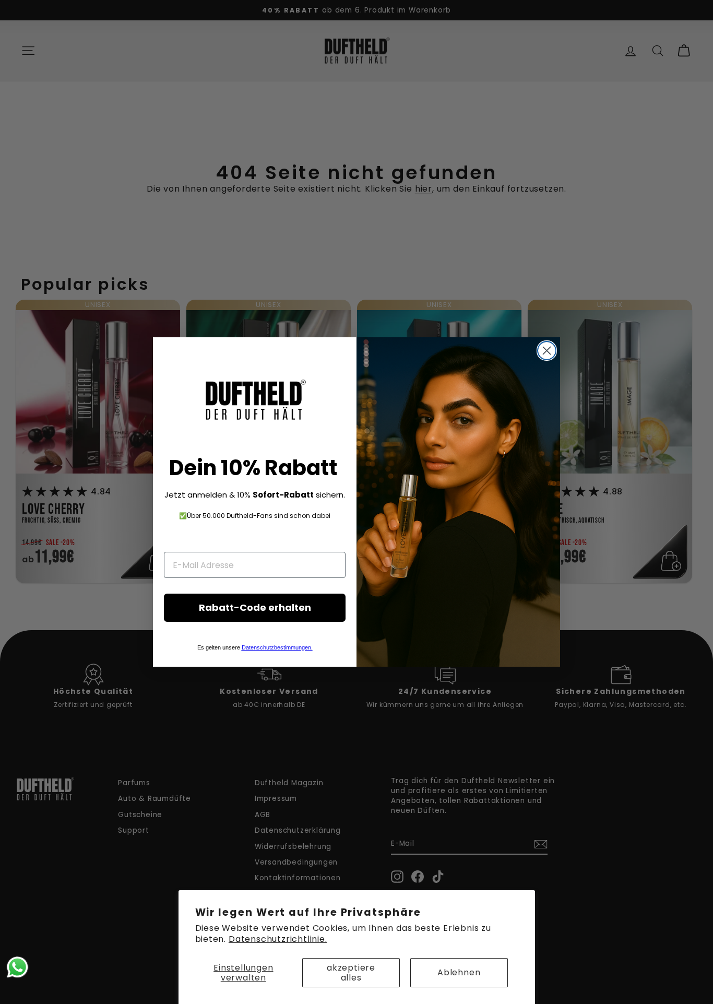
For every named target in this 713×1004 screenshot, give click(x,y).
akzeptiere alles (351, 973)
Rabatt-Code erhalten (255, 607)
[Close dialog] (547, 350)
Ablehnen (458, 972)
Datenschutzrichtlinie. (278, 939)
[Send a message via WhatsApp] (17, 967)
